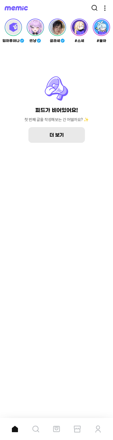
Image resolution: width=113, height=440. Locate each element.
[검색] (94, 8)
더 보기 (57, 135)
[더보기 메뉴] (104, 8)
